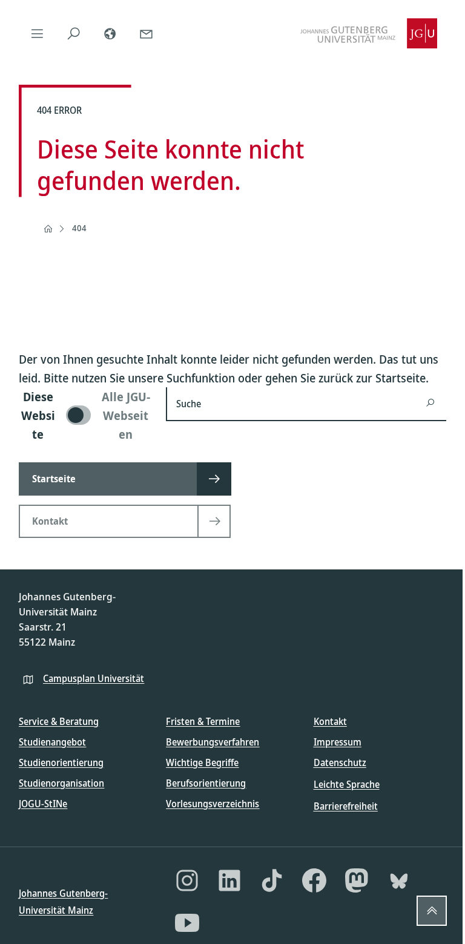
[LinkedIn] (229, 880)
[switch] (85, 415)
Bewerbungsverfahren (212, 742)
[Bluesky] (399, 880)
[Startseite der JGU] (368, 33)
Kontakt (330, 721)
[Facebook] (314, 880)
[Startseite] (47, 228)
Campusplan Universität (93, 678)
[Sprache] (109, 33)
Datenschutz (340, 762)
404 (79, 228)
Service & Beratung (59, 721)
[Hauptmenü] (37, 33)
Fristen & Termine (203, 721)
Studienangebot (52, 742)
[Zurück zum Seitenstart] (432, 911)
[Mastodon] (357, 880)
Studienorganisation (61, 783)
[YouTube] (187, 923)
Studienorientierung (61, 762)
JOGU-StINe (43, 803)
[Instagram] (187, 880)
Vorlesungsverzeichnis (212, 803)
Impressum (337, 742)
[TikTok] (272, 880)
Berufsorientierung (206, 783)
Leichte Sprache (347, 784)
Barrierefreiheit (346, 806)
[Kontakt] (146, 33)
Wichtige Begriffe (202, 762)
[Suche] (73, 33)
